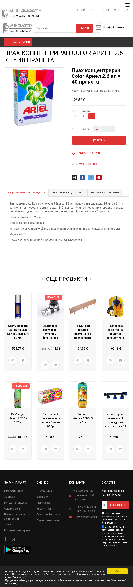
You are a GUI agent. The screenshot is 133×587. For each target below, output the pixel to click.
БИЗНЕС (42, 482)
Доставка (9, 496)
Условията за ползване (113, 516)
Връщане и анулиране (17, 530)
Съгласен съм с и (114, 518)
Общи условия (12, 508)
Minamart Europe (13, 491)
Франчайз (42, 496)
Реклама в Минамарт (49, 514)
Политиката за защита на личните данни (114, 521)
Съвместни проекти (48, 520)
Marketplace (43, 502)
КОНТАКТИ (77, 482)
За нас (7, 524)
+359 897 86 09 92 (86, 511)
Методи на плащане (15, 502)
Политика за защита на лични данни (17, 516)
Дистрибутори (45, 491)
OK (117, 571)
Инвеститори (44, 508)
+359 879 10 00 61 (86, 507)
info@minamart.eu (86, 517)
